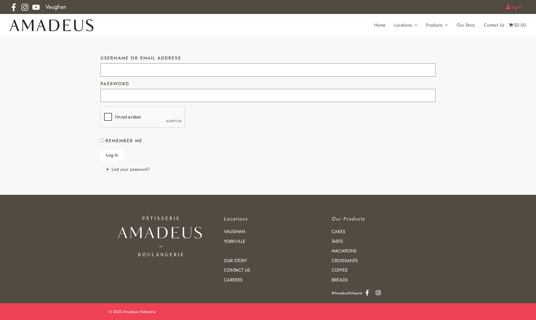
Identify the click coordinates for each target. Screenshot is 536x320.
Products (434, 25)
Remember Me (124, 141)
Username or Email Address (140, 58)
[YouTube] (36, 7)
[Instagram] (25, 7)
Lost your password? (131, 169)
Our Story (466, 25)
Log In (516, 7)
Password (114, 84)
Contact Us (494, 25)
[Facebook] (14, 7)
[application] (414, 25)
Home (379, 25)
